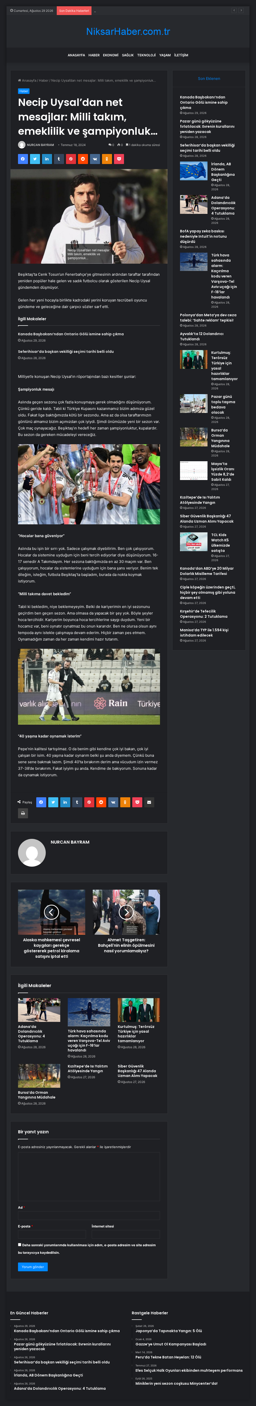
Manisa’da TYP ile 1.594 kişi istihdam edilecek (204, 633)
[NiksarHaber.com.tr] (128, 31)
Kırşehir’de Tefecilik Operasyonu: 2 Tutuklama (204, 614)
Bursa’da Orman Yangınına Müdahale (37, 1095)
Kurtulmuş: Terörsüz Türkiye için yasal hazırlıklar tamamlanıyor (136, 1033)
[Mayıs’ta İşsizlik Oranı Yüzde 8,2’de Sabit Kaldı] (194, 470)
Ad (21, 1207)
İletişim (181, 55)
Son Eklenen (209, 78)
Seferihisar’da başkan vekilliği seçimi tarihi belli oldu (134, 11)
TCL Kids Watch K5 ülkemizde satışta (220, 542)
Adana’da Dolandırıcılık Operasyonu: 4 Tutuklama (31, 1033)
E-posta (25, 1226)
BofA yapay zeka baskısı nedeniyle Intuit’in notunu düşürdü (203, 236)
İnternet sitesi (103, 1226)
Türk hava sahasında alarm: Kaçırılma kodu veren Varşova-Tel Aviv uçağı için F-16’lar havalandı (89, 1041)
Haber (94, 55)
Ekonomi (110, 55)
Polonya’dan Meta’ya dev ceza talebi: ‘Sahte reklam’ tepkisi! (208, 318)
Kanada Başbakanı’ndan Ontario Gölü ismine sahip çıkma (71, 334)
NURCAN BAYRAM (40, 145)
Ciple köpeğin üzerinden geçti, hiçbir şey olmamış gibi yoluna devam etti (208, 592)
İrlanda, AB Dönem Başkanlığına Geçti (223, 172)
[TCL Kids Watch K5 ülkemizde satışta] (194, 541)
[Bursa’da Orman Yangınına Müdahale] (39, 1076)
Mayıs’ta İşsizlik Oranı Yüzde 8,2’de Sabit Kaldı (222, 471)
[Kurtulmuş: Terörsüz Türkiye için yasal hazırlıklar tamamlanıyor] (139, 1010)
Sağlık (128, 55)
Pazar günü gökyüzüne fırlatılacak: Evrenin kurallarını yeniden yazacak (207, 126)
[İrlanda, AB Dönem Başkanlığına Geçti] (194, 171)
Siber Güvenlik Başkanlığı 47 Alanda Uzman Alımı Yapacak (137, 1071)
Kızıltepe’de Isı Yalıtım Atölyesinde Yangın (88, 1068)
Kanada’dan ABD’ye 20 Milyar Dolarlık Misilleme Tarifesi (207, 571)
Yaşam (165, 55)
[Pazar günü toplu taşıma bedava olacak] (194, 403)
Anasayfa (76, 55)
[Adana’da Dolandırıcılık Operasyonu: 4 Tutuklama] (39, 1010)
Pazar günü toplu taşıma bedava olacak (223, 404)
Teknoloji (146, 55)
